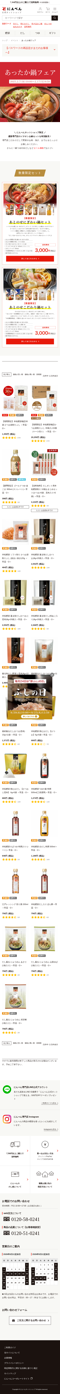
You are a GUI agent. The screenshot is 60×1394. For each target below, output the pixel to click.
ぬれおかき (17, 27)
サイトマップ (10, 1373)
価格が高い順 (30, 374)
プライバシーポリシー (14, 1363)
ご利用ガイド (10, 1347)
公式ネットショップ (12, 12)
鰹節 (7, 33)
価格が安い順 (18, 374)
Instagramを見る (50, 1129)
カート (47, 12)
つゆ (37, 33)
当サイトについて (12, 1353)
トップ (5, 40)
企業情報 (8, 1358)
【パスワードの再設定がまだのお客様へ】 (26, 50)
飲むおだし (25, 24)
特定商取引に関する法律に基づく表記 (20, 1368)
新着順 (38, 374)
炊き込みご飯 (37, 24)
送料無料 (27, 27)
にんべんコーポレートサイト (17, 1379)
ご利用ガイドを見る (48, 1103)
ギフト (52, 33)
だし (22, 33)
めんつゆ (48, 24)
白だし (16, 24)
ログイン (40, 12)
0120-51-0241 (25, 1233)
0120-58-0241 (25, 1219)
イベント (14, 40)
